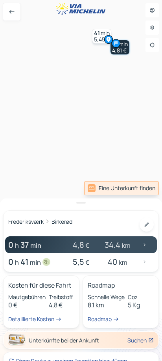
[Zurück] (11, 12)
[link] (121, 188)
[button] (101, 36)
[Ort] (152, 45)
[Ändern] (147, 224)
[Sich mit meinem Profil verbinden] (152, 10)
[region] (81, 180)
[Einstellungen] (152, 28)
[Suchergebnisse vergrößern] (81, 202)
